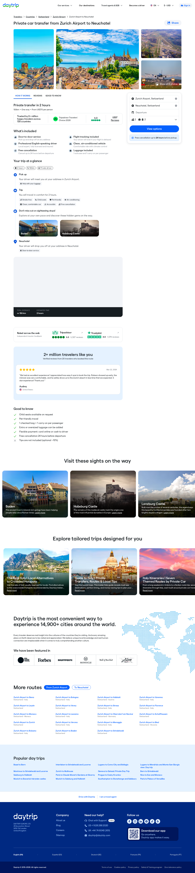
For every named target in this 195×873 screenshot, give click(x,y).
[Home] (11, 5)
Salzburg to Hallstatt (23, 775)
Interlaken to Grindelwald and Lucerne (73, 764)
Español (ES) (57, 855)
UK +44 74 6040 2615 (99, 830)
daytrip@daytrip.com (99, 835)
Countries (30, 17)
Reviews (38, 96)
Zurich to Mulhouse (64, 771)
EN (155, 5)
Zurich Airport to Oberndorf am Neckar (115, 714)
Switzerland (43, 17)
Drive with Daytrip (87, 797)
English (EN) (18, 855)
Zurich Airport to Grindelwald (111, 731)
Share (175, 22)
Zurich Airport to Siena (24, 697)
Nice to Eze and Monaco (151, 775)
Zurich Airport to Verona (67, 722)
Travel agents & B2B (110, 5)
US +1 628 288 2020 (98, 825)
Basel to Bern (20, 764)
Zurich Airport (59, 17)
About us (60, 820)
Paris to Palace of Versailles (152, 779)
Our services (63, 5)
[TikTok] (152, 821)
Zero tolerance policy (172, 867)
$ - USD (167, 5)
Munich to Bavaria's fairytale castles (30, 779)
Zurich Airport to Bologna (67, 697)
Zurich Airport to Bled (149, 722)
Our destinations (87, 5)
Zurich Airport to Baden (66, 731)
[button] (68, 379)
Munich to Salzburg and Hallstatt (70, 779)
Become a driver (137, 5)
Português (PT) (175, 855)
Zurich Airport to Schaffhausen (153, 714)
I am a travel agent (108, 797)
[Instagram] (135, 821)
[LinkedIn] (140, 821)
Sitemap (60, 835)
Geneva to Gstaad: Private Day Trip (113, 771)
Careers (60, 830)
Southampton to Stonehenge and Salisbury (117, 779)
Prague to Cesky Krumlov (109, 775)
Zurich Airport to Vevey (66, 705)
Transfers (18, 17)
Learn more (40, 513)
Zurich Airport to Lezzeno (67, 714)
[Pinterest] (146, 821)
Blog (58, 825)
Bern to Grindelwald (149, 771)
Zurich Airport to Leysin (24, 705)
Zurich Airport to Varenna (151, 697)
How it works (22, 96)
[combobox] (154, 98)
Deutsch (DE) (96, 855)
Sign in (187, 5)
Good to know (53, 96)
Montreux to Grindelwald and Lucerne (31, 771)
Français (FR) (135, 855)
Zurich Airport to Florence (151, 705)
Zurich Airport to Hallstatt (109, 697)
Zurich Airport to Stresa (108, 705)
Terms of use (107, 867)
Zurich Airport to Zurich (24, 722)
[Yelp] (158, 821)
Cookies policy (120, 867)
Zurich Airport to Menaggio (110, 722)
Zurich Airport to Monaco (25, 714)
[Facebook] (129, 821)
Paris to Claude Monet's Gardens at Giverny (75, 775)
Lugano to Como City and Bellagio (113, 764)
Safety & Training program (151, 867)
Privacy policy (133, 867)
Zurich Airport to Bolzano (25, 731)
